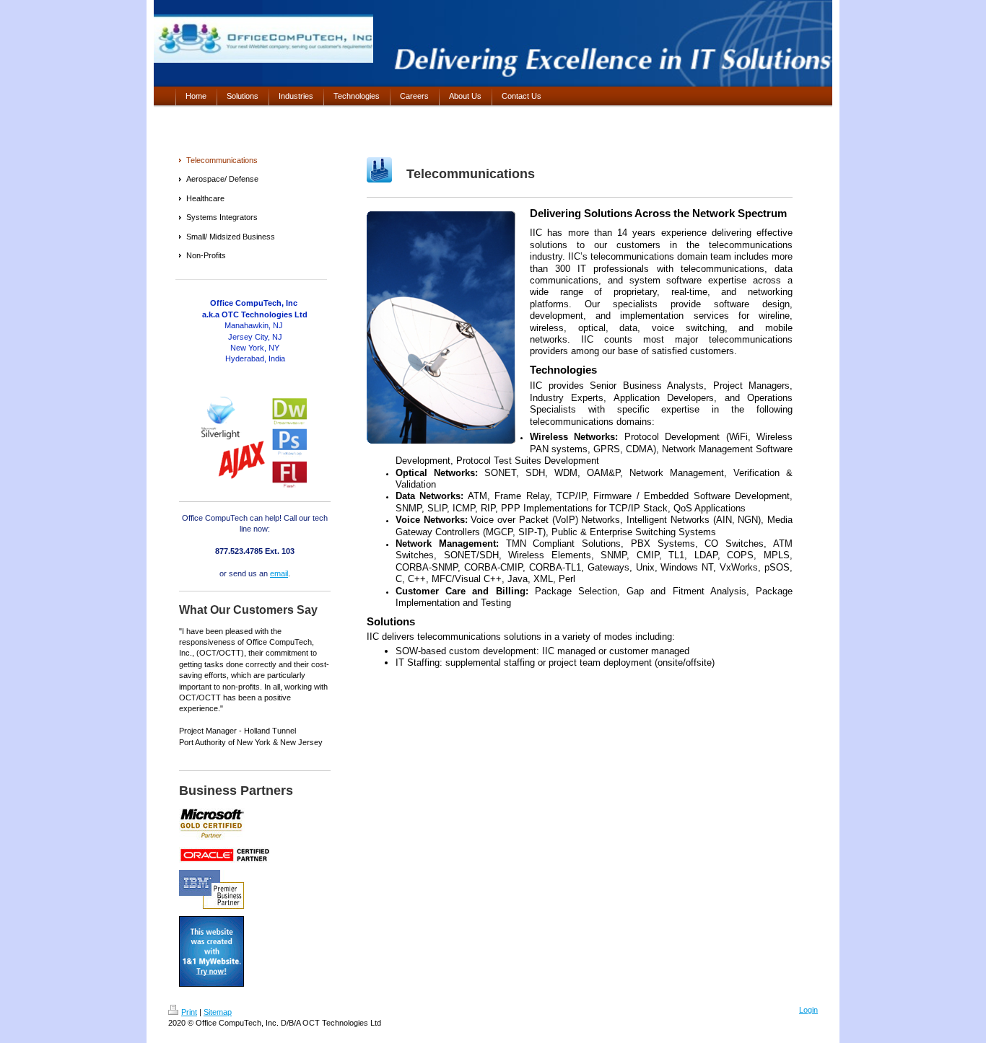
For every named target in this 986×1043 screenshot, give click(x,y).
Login (808, 1009)
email (279, 573)
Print (189, 1012)
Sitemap (218, 1012)
